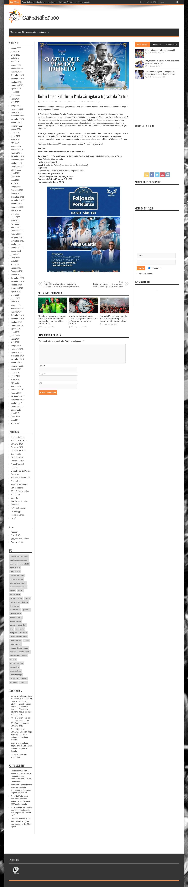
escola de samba (16, 598)
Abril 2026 (15, 62)
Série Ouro (15, 494)
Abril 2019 (15, 342)
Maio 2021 (15, 261)
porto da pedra (15, 644)
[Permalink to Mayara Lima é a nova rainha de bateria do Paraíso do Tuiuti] (139, 68)
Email (41, 374)
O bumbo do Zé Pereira (20, 471)
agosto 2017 (16, 410)
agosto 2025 (16, 89)
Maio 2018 (15, 379)
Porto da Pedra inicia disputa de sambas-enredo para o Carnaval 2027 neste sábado (56, 2)
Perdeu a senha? (146, 274)
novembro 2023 (17, 160)
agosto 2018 (16, 369)
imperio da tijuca (15, 617)
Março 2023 (16, 187)
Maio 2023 (15, 180)
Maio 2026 (15, 58)
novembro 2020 (17, 281)
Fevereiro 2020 (17, 308)
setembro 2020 (17, 288)
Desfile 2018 (16, 454)
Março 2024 (16, 146)
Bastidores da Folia (19, 440)
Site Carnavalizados (19, 501)
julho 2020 (15, 295)
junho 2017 (15, 417)
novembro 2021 (17, 241)
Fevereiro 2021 (17, 271)
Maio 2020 (15, 302)
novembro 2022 (17, 200)
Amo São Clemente (19, 718)
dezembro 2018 (17, 356)
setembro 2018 (17, 366)
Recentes (157, 44)
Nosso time (15, 757)
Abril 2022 (15, 224)
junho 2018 (15, 376)
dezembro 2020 (17, 278)
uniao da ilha (14, 667)
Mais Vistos (142, 44)
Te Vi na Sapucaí (18, 508)
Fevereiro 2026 (17, 68)
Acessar (14, 532)
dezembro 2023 (17, 156)
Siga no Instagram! (159, 296)
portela (26, 640)
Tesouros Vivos (17, 515)
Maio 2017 (15, 420)
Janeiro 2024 (16, 153)
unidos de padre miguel (18, 678)
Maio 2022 (15, 220)
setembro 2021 (17, 248)
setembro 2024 (17, 126)
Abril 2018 (15, 383)
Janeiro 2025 (16, 112)
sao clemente (15, 656)
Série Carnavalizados (20, 491)
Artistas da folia (17, 437)
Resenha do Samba (19, 484)
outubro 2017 (16, 403)
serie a (24, 656)
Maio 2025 (15, 99)
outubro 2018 (16, 362)
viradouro (23, 682)
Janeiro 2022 (16, 234)
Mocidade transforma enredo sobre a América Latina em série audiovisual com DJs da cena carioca (52, 320)
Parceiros (15, 474)
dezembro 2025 (17, 75)
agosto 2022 (16, 210)
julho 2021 (15, 254)
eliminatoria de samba (17, 583)
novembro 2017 (17, 400)
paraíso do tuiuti (15, 640)
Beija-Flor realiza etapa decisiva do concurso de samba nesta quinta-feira (61, 284)
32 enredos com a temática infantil (160, 50)
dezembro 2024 (17, 116)
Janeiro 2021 (16, 275)
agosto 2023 (16, 170)
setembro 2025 (17, 85)
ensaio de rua (15, 594)
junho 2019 (15, 335)
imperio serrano (15, 621)
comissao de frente (17, 575)
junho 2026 (15, 55)
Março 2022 (16, 227)
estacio (27, 598)
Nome (41, 366)
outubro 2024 (16, 122)
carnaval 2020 (15, 571)
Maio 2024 (15, 139)
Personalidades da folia (20, 478)
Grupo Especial (17, 464)
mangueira (13, 633)
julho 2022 (15, 214)
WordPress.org (17, 542)
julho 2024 (15, 133)
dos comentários (20, 539)
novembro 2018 (17, 359)
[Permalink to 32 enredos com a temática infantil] (139, 57)
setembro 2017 (17, 406)
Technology (15, 511)
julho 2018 (15, 373)
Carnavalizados (48, 102)
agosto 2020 (16, 291)
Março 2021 (16, 268)
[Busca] (177, 2)
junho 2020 (15, 298)
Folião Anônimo (17, 461)
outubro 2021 (16, 244)
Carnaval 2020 (17, 447)
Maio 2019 (15, 339)
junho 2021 (15, 258)
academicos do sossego (18, 560)
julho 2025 (15, 92)
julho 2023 (15, 173)
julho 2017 (15, 413)
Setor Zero (15, 498)
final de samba (15, 610)
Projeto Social (16, 481)
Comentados (171, 44)
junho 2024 (15, 136)
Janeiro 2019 (16, 352)
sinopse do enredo (16, 663)
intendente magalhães (18, 625)
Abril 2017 (15, 423)
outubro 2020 (16, 285)
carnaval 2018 (24, 564)
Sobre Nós (15, 505)
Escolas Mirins (17, 457)
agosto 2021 (16, 251)
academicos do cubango (18, 556)
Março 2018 (16, 386)
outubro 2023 (16, 163)
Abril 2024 (15, 143)
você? (13, 518)
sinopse (13, 659)
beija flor (13, 564)
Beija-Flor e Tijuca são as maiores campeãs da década (21, 748)
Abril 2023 (15, 183)
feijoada (25, 602)
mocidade (23, 633)
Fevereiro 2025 (17, 109)
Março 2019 (16, 346)
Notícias (63, 102)
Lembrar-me (155, 268)
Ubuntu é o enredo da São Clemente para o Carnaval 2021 (20, 723)
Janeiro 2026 (16, 72)
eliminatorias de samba (18, 587)
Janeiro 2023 (16, 193)
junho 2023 (15, 177)
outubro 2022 (16, 204)
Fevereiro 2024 (17, 149)
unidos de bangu (16, 675)
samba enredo (24, 652)
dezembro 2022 (17, 197)
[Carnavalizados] (34, 21)
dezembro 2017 (17, 396)
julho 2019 (15, 332)
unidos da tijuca (15, 671)
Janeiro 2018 (16, 393)
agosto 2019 (16, 329)
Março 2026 (16, 65)
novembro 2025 (17, 78)
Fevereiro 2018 (17, 390)
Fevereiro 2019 (17, 349)
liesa (11, 629)
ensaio (20, 591)
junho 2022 (15, 217)
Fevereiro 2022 (17, 231)
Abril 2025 (15, 102)
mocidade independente (18, 636)
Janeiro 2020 (16, 312)
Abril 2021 (15, 264)
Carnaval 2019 (17, 444)
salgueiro (13, 652)
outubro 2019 (16, 322)
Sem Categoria (17, 488)
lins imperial (20, 629)
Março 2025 (16, 106)
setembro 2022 (17, 207)
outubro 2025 (16, 82)
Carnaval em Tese (18, 451)
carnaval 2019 (15, 568)
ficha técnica (14, 606)
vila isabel (13, 682)
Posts (15, 535)
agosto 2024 (16, 129)
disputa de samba (16, 579)
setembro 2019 (17, 325)
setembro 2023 (17, 166)
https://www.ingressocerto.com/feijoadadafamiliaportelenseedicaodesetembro (86, 123)
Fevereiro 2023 (17, 190)
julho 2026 (15, 51)
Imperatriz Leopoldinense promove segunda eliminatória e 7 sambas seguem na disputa (83, 320)
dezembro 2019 (17, 315)
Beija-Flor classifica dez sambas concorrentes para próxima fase (108, 284)
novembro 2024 (17, 119)
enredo (12, 591)
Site (40, 383)
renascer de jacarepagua (19, 648)
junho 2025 (15, 95)
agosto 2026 (16, 48)
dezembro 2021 (17, 237)
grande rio (26, 610)
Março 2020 (16, 305)
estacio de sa (15, 602)
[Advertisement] (125, 16)
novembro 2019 (17, 319)
